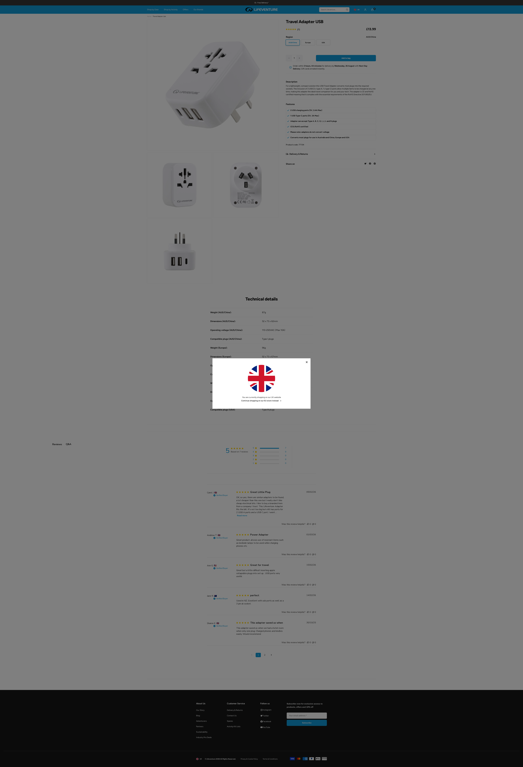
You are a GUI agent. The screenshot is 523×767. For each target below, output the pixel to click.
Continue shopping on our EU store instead (260, 401)
